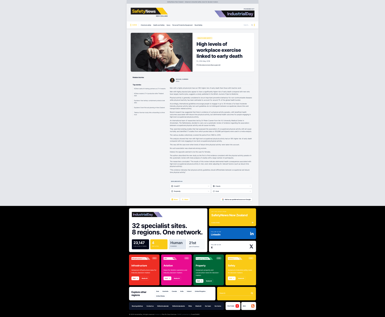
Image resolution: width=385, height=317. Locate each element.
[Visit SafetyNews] (237, 258)
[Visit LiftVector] (173, 258)
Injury (168, 25)
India (181, 291)
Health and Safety (159, 25)
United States (160, 296)
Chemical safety (146, 25)
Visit (134, 278)
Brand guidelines (137, 306)
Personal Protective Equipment (182, 25)
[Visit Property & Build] (205, 258)
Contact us (150, 306)
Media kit (145, 278)
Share (176, 199)
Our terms (218, 306)
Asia (157, 291)
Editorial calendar (163, 306)
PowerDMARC (195, 314)
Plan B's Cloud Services (169, 314)
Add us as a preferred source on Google (238, 199)
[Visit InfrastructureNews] (140, 258)
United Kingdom (200, 291)
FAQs (190, 306)
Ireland (189, 291)
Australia (165, 291)
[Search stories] (252, 293)
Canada (174, 291)
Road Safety (198, 25)
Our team (208, 306)
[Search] (252, 25)
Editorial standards (178, 306)
